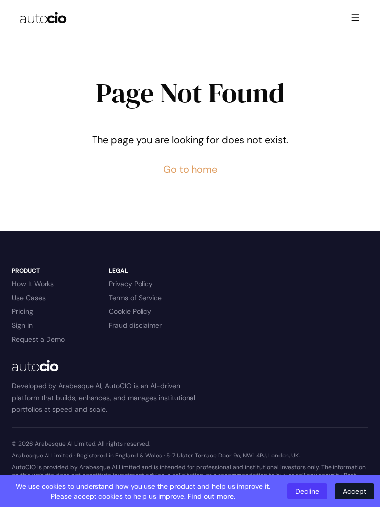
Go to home (190, 169)
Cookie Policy (130, 311)
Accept (354, 491)
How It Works (33, 283)
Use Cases (29, 297)
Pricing (22, 311)
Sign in (22, 325)
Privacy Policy (131, 283)
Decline (307, 491)
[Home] (43, 18)
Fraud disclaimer (135, 325)
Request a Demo (38, 339)
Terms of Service (135, 297)
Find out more (211, 496)
